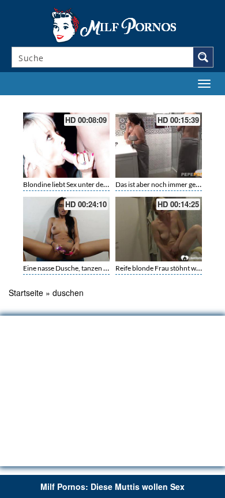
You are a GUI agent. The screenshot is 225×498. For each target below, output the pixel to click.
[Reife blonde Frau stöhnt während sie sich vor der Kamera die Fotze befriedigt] (158, 229)
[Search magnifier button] (203, 57)
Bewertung (195, 102)
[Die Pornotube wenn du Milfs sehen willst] (112, 24)
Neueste (145, 102)
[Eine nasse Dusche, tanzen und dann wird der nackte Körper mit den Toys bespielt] (66, 229)
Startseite (26, 292)
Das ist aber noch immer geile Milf (165, 184)
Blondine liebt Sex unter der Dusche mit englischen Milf (105, 184)
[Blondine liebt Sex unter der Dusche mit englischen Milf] (66, 145)
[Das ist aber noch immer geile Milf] (158, 145)
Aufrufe (168, 102)
